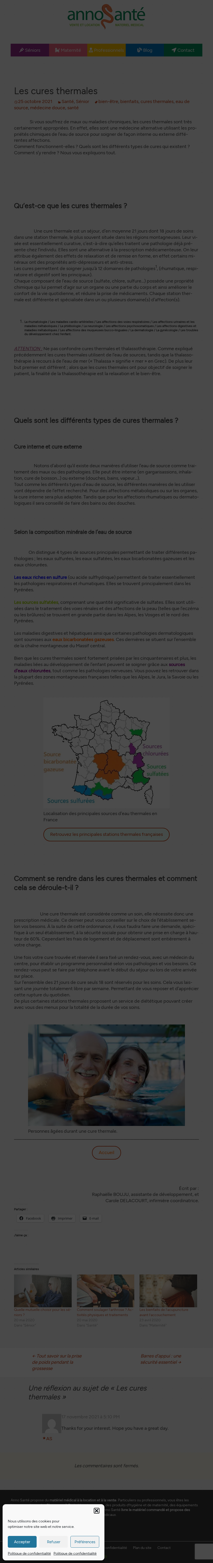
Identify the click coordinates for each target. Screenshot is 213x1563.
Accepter (22, 1542)
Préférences (85, 1542)
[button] (96, 1510)
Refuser (53, 1542)
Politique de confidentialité (29, 1553)
